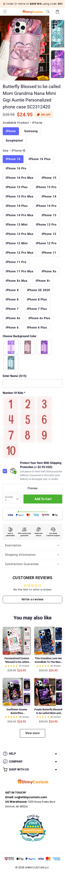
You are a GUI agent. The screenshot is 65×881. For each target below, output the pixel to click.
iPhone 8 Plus (37, 299)
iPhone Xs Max (16, 280)
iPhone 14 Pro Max (19, 215)
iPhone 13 (49, 215)
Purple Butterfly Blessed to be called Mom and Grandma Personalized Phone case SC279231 (48, 711)
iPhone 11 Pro (16, 262)
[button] (48, 12)
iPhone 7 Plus (37, 309)
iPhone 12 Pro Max (19, 252)
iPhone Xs (49, 271)
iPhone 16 (13, 159)
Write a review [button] (32, 599)
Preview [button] (33, 488)
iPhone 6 (12, 327)
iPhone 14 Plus (17, 206)
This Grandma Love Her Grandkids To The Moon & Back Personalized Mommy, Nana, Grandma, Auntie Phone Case (48, 660)
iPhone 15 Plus (17, 187)
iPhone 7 (12, 309)
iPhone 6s (13, 318)
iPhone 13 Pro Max (19, 234)
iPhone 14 (49, 196)
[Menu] (5, 12)
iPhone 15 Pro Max (19, 196)
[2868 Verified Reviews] (33, 842)
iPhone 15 (49, 177)
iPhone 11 (49, 252)
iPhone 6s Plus (39, 318)
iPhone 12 (49, 234)
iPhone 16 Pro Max (19, 177)
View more (32, 733)
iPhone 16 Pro (16, 168)
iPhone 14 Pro (46, 206)
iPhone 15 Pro (46, 187)
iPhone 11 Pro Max (19, 271)
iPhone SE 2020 (38, 290)
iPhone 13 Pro (46, 224)
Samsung (31, 131)
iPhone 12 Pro (46, 243)
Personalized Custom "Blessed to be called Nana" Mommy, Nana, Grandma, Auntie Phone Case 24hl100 (16, 660)
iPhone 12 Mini (17, 243)
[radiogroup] (32, 355)
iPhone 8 (12, 299)
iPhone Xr (43, 280)
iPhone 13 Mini (17, 224)
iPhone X (12, 290)
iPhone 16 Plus (40, 159)
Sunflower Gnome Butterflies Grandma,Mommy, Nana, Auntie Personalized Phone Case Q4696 (17, 711)
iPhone (11, 131)
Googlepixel (14, 140)
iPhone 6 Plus (37, 327)
